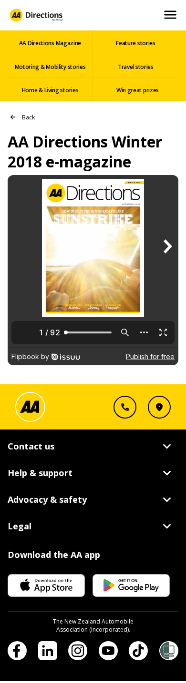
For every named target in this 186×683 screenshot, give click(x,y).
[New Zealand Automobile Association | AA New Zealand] (36, 15)
